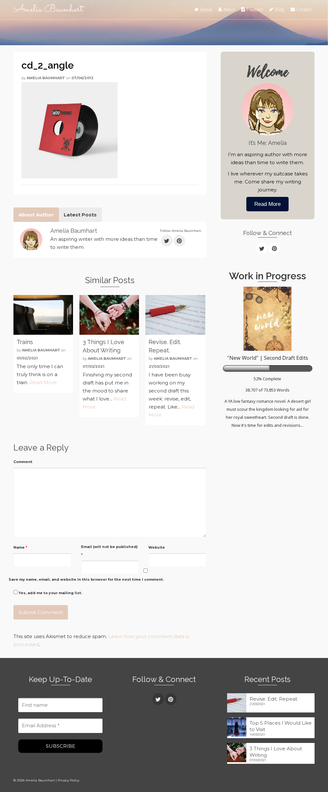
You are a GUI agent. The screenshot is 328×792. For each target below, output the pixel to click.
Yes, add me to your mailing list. (50, 593)
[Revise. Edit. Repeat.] (175, 315)
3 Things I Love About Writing (276, 752)
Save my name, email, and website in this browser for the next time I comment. (86, 579)
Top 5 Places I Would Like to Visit (281, 726)
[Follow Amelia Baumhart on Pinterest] (179, 241)
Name (20, 547)
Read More (43, 382)
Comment (22, 461)
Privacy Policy (68, 780)
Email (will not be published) (109, 550)
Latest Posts (80, 215)
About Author (36, 215)
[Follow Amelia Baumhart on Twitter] (167, 241)
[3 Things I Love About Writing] (109, 315)
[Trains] (43, 315)
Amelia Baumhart (48, 9)
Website (156, 547)
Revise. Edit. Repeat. (274, 699)
